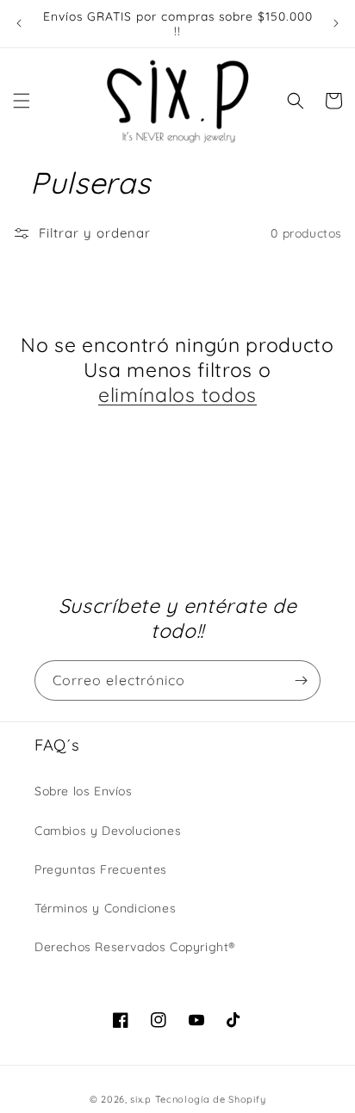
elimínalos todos (177, 394)
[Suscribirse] (301, 680)
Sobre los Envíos (83, 791)
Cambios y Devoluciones (107, 830)
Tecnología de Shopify (210, 1099)
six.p (141, 1099)
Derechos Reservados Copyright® (134, 947)
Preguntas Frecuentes (100, 869)
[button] (21, 101)
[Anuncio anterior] (19, 23)
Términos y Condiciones (105, 908)
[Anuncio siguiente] (336, 23)
